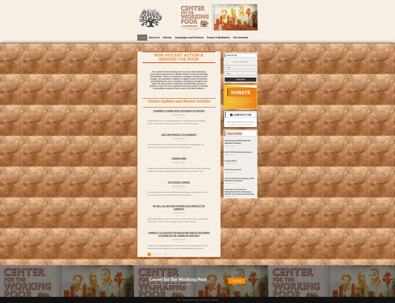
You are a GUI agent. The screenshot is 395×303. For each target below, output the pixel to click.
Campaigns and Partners (189, 37)
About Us (154, 37)
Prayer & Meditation (218, 37)
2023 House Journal (179, 182)
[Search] (257, 38)
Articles (167, 37)
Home (142, 37)
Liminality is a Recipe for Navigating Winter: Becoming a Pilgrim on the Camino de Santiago (239, 191)
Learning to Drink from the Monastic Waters (179, 111)
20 (166, 254)
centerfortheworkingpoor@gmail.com (240, 125)
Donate (240, 92)
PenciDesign (214, 300)
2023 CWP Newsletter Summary (179, 134)
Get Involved (240, 37)
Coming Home (178, 158)
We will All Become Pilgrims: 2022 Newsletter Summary (239, 179)
